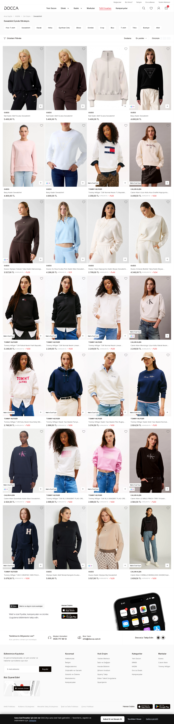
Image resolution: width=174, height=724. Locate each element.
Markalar (162, 653)
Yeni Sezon (136, 658)
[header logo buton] (11, 8)
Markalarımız (70, 678)
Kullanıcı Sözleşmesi (26, 706)
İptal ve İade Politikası (69, 706)
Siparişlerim (102, 682)
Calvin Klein (163, 662)
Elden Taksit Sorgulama (106, 678)
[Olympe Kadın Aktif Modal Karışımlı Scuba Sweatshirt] (66, 537)
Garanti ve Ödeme (72, 674)
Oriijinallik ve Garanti (73, 670)
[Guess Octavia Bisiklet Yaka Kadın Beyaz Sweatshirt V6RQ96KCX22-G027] (150, 231)
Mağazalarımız (71, 666)
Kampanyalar (70, 682)
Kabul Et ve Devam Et (112, 719)
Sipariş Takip (102, 674)
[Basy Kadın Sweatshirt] (150, 78)
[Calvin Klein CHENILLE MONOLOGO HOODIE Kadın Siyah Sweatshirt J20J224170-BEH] (150, 537)
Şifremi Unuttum (103, 670)
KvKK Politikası (9, 706)
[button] (51, 8)
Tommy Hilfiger (164, 666)
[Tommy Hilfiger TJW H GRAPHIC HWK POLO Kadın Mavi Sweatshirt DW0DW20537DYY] (23, 537)
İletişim (139, 2)
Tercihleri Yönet (134, 719)
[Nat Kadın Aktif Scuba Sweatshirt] (23, 78)
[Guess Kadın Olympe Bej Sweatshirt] (108, 537)
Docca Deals (137, 670)
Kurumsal (69, 653)
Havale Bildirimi (103, 666)
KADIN (134, 666)
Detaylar (32, 720)
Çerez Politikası (87, 706)
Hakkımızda (69, 658)
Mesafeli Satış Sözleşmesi (47, 706)
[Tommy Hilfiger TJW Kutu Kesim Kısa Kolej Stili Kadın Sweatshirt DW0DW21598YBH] (23, 384)
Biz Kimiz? (129, 2)
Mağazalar (117, 2)
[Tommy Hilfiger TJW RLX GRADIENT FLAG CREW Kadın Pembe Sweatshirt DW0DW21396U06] (108, 461)
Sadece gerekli (152, 719)
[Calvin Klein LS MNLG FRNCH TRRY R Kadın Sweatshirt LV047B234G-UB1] (150, 461)
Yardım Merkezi (164, 2)
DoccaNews (150, 2)
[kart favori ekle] (41, 49)
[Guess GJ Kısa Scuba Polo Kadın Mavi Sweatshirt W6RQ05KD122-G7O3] (66, 231)
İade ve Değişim (103, 662)
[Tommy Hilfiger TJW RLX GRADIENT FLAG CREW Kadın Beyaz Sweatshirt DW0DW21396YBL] (66, 461)
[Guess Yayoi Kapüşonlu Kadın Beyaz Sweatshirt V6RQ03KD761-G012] (108, 231)
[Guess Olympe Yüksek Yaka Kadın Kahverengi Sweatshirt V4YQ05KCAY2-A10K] (23, 231)
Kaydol (45, 669)
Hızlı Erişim (102, 653)
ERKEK (134, 662)
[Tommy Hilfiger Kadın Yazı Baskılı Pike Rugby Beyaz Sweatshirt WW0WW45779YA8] (108, 384)
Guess (160, 658)
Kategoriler (137, 653)
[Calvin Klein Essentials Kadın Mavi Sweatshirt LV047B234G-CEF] (23, 461)
